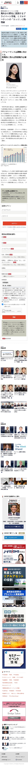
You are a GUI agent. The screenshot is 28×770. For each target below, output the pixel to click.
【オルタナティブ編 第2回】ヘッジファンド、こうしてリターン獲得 (20, 377)
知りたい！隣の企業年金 (18, 693)
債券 (14, 677)
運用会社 (5, 696)
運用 (2, 8)
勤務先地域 (6, 274)
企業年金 (5, 690)
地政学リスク (6, 693)
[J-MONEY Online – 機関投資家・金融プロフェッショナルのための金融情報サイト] (6, 4)
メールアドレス (6, 210)
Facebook (20, 759)
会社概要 (17, 754)
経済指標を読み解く (8, 682)
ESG (16, 682)
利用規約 (4, 279)
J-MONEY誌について (6, 759)
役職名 (3, 268)
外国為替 (5, 674)
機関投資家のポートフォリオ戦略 (11, 688)
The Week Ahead (14, 696)
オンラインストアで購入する (13, 526)
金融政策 (5, 680)
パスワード (5, 216)
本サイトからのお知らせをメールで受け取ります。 (14, 305)
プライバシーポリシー (20, 756)
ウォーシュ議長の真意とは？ (15, 747)
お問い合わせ (4, 756)
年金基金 (16, 674)
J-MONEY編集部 (5, 25)
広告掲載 (3, 754)
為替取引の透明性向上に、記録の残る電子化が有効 (7, 377)
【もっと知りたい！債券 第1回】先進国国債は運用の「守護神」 (20, 360)
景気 (11, 680)
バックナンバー (12, 537)
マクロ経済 (20, 677)
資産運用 (16, 680)
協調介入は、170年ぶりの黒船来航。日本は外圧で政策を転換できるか (20, 436)
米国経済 (12, 690)
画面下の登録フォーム (17, 196)
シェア (19, 28)
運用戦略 (6, 8)
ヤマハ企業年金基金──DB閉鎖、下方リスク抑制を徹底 (7, 488)
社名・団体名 (7, 254)
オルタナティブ (21, 25)
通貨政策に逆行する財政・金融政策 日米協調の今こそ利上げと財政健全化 (17, 733)
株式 (11, 674)
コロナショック (7, 677)
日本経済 (18, 690)
